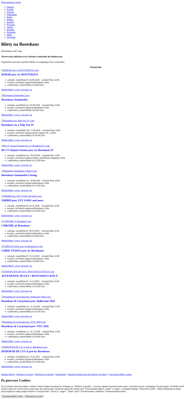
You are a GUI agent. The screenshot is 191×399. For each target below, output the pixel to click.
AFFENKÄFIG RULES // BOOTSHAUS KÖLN (30, 275)
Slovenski (11, 37)
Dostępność (61, 374)
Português (11, 32)
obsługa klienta (7, 374)
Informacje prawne (24, 374)
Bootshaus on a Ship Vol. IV (18, 124)
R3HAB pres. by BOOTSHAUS (20, 74)
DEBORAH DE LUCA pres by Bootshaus (26, 351)
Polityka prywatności (44, 374)
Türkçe (10, 27)
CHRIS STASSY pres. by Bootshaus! (23, 250)
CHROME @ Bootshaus (16, 225)
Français (10, 12)
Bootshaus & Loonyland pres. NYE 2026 (25, 326)
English (10, 9)
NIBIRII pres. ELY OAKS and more (22, 200)
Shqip (9, 35)
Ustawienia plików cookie (120, 374)
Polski (9, 17)
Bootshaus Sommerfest (15, 99)
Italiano (10, 19)
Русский (11, 25)
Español (10, 22)
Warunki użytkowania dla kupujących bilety (87, 374)
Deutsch (10, 7)
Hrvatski (10, 30)
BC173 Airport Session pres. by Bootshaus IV (28, 150)
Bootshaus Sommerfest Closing (19, 175)
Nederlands (12, 14)
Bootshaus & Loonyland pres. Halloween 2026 (28, 301)
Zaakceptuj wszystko (34, 396)
